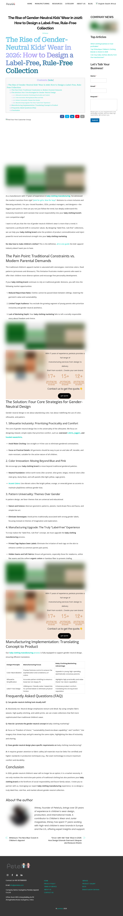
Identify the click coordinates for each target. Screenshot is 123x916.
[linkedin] (21, 875)
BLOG (90, 4)
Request (94, 97)
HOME (29, 4)
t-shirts (70, 433)
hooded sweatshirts (14, 437)
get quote (64, 396)
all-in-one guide (63, 244)
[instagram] (8, 875)
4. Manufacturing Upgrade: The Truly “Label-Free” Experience (31, 102)
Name (93, 76)
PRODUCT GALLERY (88, 884)
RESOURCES (57, 4)
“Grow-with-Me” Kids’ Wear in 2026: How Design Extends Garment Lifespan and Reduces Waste (65, 840)
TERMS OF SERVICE (50, 887)
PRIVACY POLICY (49, 884)
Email (93, 86)
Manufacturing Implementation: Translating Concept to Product (33, 105)
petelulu (45, 33)
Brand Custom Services (90, 890)
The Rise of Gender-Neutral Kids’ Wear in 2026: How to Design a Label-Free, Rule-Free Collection (45, 23)
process (24, 653)
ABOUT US (81, 4)
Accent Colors (14, 483)
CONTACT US (48, 893)
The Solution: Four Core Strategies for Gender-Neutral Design (32, 92)
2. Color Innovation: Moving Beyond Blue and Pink (27, 97)
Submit (95, 120)
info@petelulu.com (17, 885)
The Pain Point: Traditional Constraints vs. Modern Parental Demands (35, 90)
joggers (77, 433)
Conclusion (14, 110)
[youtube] (17, 875)
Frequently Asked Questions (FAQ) (22, 108)
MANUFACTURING (42, 4)
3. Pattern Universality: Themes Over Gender (26, 100)
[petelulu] (10, 5)
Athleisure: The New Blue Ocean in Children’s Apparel (23, 839)
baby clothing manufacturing (58, 196)
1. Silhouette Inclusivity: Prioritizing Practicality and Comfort (31, 95)
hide (50, 80)
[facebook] (12, 875)
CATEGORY (69, 4)
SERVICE (85, 881)
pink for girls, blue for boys (44, 200)
